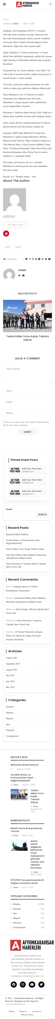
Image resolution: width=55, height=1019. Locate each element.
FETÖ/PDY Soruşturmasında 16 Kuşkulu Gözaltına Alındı (27, 882)
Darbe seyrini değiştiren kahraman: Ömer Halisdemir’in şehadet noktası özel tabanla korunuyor (38, 854)
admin (15, 23)
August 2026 (11, 657)
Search (9, 509)
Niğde (18, 247)
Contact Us (36, 1011)
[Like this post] (26, 258)
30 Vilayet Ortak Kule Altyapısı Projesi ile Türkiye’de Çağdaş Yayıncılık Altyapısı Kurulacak (24, 635)
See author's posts (15, 224)
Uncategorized (12, 735)
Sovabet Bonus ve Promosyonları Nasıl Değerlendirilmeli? (22, 777)
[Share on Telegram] (39, 258)
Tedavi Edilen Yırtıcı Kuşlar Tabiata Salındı (27, 338)
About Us (23, 1011)
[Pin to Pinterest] (36, 258)
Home (11, 1011)
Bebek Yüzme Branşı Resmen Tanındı (26, 830)
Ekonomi (10, 706)
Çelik (7, 247)
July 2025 (10, 675)
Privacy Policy (28, 1014)
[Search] (50, 4)
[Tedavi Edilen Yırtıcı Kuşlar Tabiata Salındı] (27, 316)
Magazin (9, 718)
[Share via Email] (49, 258)
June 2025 (10, 681)
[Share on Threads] (43, 258)
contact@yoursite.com (33, 976)
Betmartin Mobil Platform (17, 534)
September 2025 (13, 663)
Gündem (9, 712)
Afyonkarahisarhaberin (15, 1003)
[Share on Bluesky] (46, 258)
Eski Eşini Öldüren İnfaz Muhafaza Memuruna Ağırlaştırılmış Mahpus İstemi (26, 556)
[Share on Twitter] (33, 258)
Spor (8, 724)
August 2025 (11, 669)
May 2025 (10, 687)
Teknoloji (10, 730)
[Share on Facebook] (30, 258)
